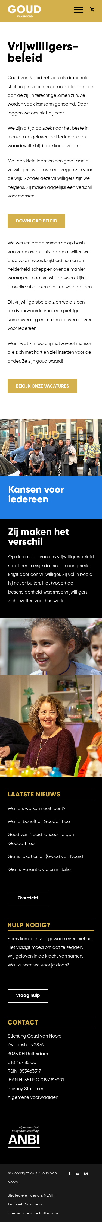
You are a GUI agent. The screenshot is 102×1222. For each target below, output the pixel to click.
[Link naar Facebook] (70, 1174)
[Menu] (75, 16)
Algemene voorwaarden (33, 1097)
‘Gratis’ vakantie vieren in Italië (39, 869)
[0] (92, 10)
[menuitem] (75, 16)
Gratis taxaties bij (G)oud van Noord (45, 856)
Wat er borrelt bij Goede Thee (39, 821)
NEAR (48, 1195)
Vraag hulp (28, 995)
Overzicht (28, 898)
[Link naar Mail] (78, 1174)
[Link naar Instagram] (86, 1174)
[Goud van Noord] (25, 11)
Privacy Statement (27, 1089)
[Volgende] (97, 725)
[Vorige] (5, 725)
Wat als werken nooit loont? (37, 808)
